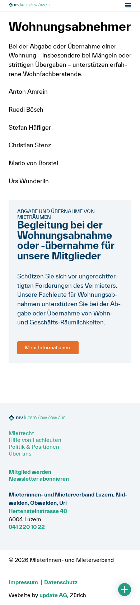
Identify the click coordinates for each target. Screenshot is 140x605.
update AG (53, 595)
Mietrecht (21, 433)
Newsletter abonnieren (39, 478)
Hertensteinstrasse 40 (38, 511)
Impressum (23, 582)
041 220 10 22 (27, 526)
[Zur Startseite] (49, 5)
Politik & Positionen (34, 446)
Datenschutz (61, 582)
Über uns (20, 453)
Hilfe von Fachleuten (35, 440)
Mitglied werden (30, 471)
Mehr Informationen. (48, 347)
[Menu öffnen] (128, 6)
